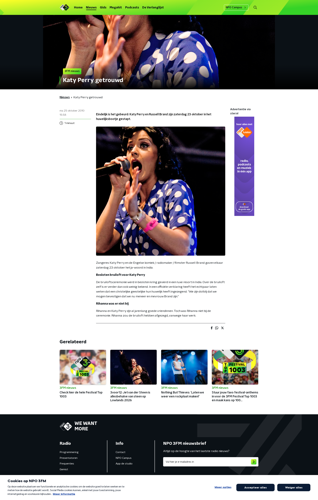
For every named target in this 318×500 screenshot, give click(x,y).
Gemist (64, 469)
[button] (255, 7)
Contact (120, 452)
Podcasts (132, 7)
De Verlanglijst (153, 7)
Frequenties (67, 463)
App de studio (124, 463)
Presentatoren (69, 458)
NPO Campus (234, 7)
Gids (103, 7)
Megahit (116, 7)
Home (78, 7)
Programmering (69, 452)
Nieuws (91, 7)
